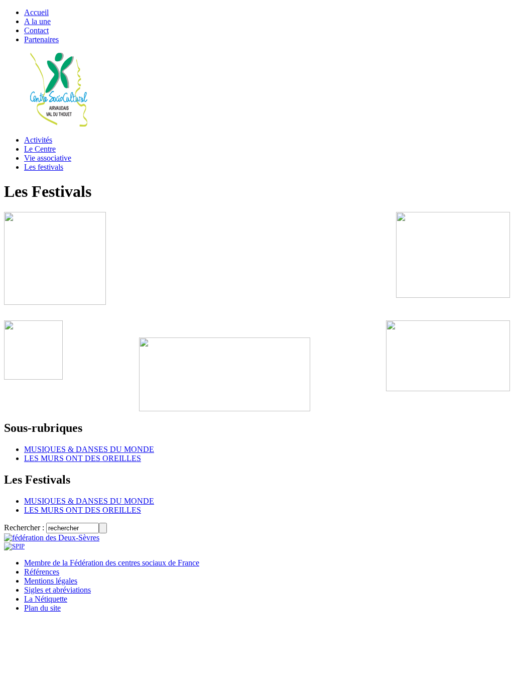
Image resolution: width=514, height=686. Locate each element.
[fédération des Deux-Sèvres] (51, 537)
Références (41, 571)
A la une (37, 21)
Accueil (36, 12)
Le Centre (40, 149)
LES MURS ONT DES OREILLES (82, 458)
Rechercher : (24, 527)
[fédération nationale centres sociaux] (14, 546)
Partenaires (41, 39)
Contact (36, 30)
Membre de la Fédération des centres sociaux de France (111, 562)
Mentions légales (50, 581)
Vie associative (47, 158)
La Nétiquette (45, 599)
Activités (38, 140)
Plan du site (42, 608)
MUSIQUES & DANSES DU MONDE (89, 449)
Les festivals (43, 167)
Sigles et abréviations (57, 590)
